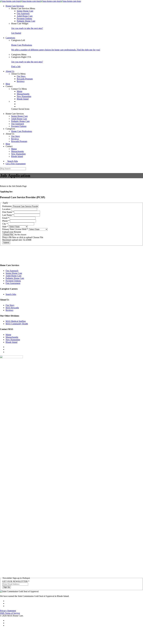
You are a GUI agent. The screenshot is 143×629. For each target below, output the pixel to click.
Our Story (21, 76)
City (5, 224)
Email (5, 218)
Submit (6, 243)
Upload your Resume (11, 232)
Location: (6, 209)
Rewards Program (25, 79)
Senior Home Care (25, 11)
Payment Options (24, 18)
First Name (8, 212)
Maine (19, 91)
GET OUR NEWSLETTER (15, 581)
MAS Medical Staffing (16, 321)
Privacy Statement (8, 610)
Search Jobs (12, 161)
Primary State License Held (15, 229)
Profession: (7, 206)
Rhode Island (22, 99)
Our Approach (23, 13)
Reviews (20, 81)
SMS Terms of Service (10, 613)
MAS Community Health (17, 324)
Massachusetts (23, 94)
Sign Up (6, 587)
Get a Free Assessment (16, 163)
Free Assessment (13, 283)
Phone (5, 221)
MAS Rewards (12, 307)
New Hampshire (24, 96)
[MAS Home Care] (40, 1)
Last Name (8, 215)
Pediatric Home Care (26, 21)
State (5, 226)
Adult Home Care (25, 16)
